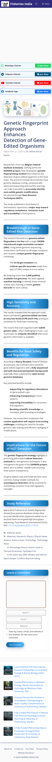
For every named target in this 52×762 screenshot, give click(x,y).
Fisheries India (21, 4)
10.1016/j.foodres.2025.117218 (23, 525)
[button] (36, 4)
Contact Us (18, 749)
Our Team (30, 749)
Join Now (44, 65)
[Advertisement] (26, 36)
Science (7, 540)
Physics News (41, 536)
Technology (30, 540)
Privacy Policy (42, 749)
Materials (11, 536)
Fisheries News (14, 532)
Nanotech (21, 536)
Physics (30, 536)
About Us (8, 749)
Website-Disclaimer (26, 753)
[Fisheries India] (5, 4)
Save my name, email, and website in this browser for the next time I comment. (26, 634)
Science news (18, 540)
